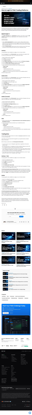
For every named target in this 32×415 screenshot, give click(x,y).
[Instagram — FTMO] (25, 351)
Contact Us (12, 368)
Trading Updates (4, 373)
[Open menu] (30, 3)
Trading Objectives (23, 361)
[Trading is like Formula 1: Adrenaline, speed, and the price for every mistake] (9, 249)
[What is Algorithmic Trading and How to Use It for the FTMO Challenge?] (16, 285)
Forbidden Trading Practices (6, 367)
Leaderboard (3, 370)
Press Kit (13, 360)
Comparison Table (23, 364)
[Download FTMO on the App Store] (24, 401)
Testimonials (13, 374)
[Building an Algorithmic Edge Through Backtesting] (23, 237)
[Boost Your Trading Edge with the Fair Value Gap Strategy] (16, 273)
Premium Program (23, 360)
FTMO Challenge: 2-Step (24, 363)
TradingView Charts (9, 159)
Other (8, 296)
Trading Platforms (4, 374)
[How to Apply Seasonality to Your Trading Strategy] (16, 289)
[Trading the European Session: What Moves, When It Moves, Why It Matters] (23, 261)
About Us (12, 367)
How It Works (14, 358)
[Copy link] (2, 205)
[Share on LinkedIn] (4, 205)
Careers (12, 375)
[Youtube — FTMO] (23, 351)
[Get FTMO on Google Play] (28, 401)
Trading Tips (10, 8)
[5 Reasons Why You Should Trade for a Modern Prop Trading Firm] (23, 249)
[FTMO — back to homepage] (3, 3)
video (15, 52)
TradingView (20, 135)
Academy (12, 373)
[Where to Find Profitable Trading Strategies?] (9, 237)
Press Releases (14, 361)
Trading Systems (11, 276)
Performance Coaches (5, 369)
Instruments (4, 296)
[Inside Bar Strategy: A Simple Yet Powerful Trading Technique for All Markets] (16, 277)
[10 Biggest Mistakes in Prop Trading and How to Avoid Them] (16, 281)
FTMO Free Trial (23, 358)
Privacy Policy (8, 406)
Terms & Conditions (4, 406)
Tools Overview (4, 368)
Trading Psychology (14, 298)
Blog (11, 371)
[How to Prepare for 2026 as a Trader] (9, 261)
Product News (12, 296)
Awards (12, 370)
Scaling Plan (22, 359)
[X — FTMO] (28, 351)
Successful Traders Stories (6, 298)
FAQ (12, 356)
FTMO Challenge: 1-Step (24, 362)
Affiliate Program (14, 359)
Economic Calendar (4, 371)
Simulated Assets (4, 372)
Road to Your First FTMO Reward (20, 296)
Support (13, 357)
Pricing (22, 357)
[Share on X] (6, 205)
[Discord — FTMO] (22, 351)
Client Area (14, 36)
